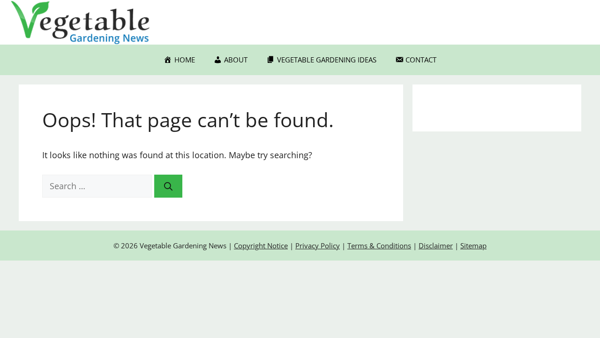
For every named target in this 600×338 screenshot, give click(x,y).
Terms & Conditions (379, 245)
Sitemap (473, 245)
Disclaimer (436, 245)
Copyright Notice (261, 245)
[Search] (168, 186)
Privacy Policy (317, 245)
